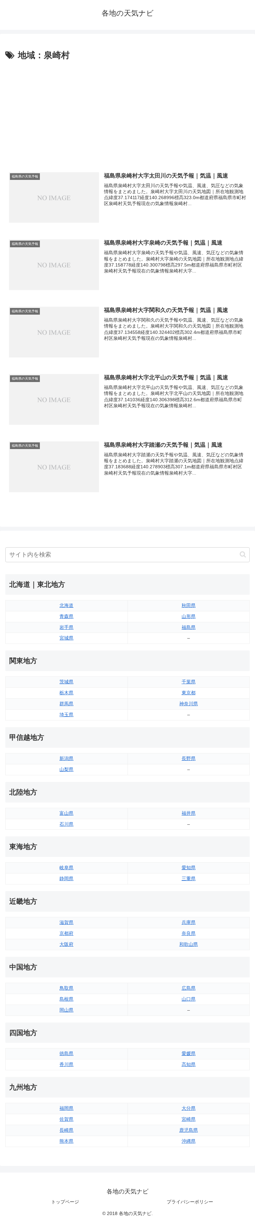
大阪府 (66, 944)
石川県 (66, 824)
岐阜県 (66, 867)
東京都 (189, 692)
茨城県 (66, 681)
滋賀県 (66, 922)
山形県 (189, 616)
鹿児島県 (188, 1130)
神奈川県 (188, 703)
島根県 (66, 999)
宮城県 (66, 638)
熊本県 (66, 1141)
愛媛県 (189, 1053)
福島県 (189, 627)
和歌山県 (188, 944)
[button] (243, 554)
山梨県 (66, 769)
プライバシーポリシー (190, 1201)
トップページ (65, 1201)
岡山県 (66, 1010)
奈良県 (189, 933)
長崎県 (66, 1130)
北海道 (66, 605)
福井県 (189, 813)
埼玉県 (66, 714)
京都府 (66, 933)
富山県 (66, 813)
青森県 (66, 616)
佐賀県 (66, 1119)
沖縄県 (189, 1141)
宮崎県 (189, 1119)
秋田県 (189, 605)
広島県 (189, 988)
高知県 (189, 1064)
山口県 (189, 999)
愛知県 (189, 867)
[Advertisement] (127, 112)
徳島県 (66, 1053)
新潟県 (66, 758)
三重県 (189, 878)
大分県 (189, 1108)
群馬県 (66, 703)
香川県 (66, 1064)
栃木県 (66, 692)
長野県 (189, 758)
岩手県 (66, 627)
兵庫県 (189, 922)
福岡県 (66, 1108)
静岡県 (66, 878)
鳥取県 (66, 988)
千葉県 (189, 681)
